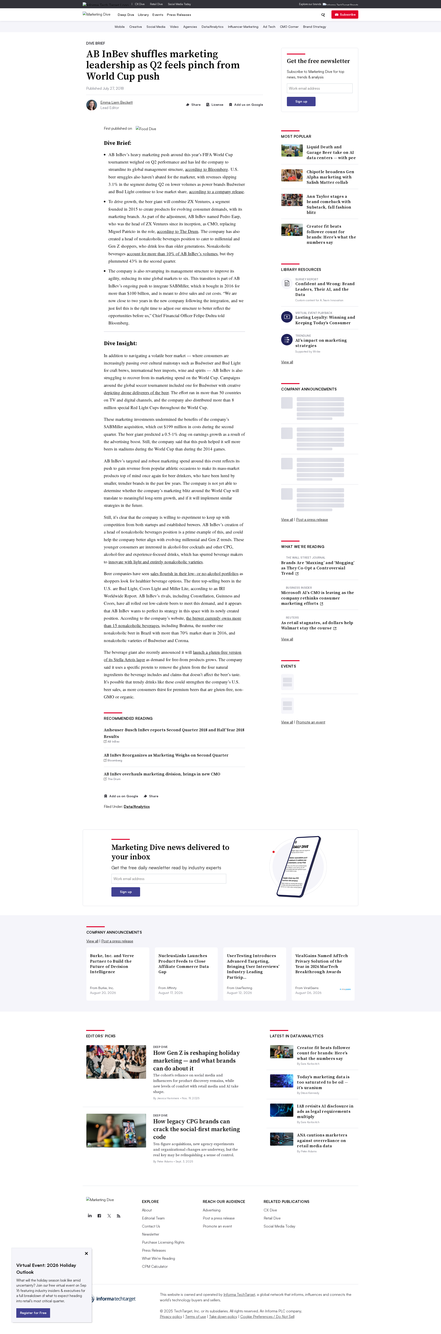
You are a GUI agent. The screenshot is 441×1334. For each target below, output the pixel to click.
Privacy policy (171, 1316)
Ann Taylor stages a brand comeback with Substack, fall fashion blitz (329, 204)
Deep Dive (126, 15)
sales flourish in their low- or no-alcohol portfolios (194, 573)
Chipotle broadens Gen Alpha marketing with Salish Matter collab (330, 177)
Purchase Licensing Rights (163, 1242)
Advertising (211, 1210)
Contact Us (151, 1226)
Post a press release (312, 519)
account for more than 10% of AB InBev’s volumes (172, 253)
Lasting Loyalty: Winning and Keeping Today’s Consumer (325, 320)
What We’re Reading (158, 1258)
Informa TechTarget (239, 1294)
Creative (135, 27)
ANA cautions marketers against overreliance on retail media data (322, 1140)
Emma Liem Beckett (116, 102)
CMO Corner (289, 27)
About (147, 1210)
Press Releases (179, 15)
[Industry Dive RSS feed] (119, 1216)
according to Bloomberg (206, 169)
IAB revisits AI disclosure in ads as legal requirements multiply (325, 1111)
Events (158, 15)
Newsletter (150, 1234)
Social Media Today (179, 4)
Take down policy (223, 1316)
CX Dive (139, 4)
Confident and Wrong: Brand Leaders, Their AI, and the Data (325, 289)
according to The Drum (177, 231)
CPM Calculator (155, 1266)
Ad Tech (269, 27)
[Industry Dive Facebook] (99, 1216)
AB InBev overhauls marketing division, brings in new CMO (162, 774)
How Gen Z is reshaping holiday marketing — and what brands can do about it (196, 1061)
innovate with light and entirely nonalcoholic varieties (155, 562)
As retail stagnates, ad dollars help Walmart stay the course (317, 625)
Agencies (190, 27)
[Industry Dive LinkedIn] (90, 1216)
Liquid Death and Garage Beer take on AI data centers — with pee (331, 152)
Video (174, 27)
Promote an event (310, 722)
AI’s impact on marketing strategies (321, 343)
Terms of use (195, 1316)
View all (287, 362)
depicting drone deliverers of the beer (136, 392)
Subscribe (348, 14)
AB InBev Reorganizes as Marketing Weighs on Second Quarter (166, 755)
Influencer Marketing (243, 27)
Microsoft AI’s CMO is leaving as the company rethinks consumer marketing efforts (317, 598)
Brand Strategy (314, 27)
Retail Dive (156, 4)
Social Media (156, 27)
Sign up (301, 101)
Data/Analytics (212, 27)
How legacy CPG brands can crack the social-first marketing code (196, 1129)
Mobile (120, 27)
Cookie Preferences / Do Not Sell (267, 1316)
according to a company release (216, 191)
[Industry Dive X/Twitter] (109, 1216)
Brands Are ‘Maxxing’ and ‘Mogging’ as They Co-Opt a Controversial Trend (317, 568)
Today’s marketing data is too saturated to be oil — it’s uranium (323, 1082)
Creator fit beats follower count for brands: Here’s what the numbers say (331, 234)
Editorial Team (153, 1218)
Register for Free (33, 1313)
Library (143, 15)
